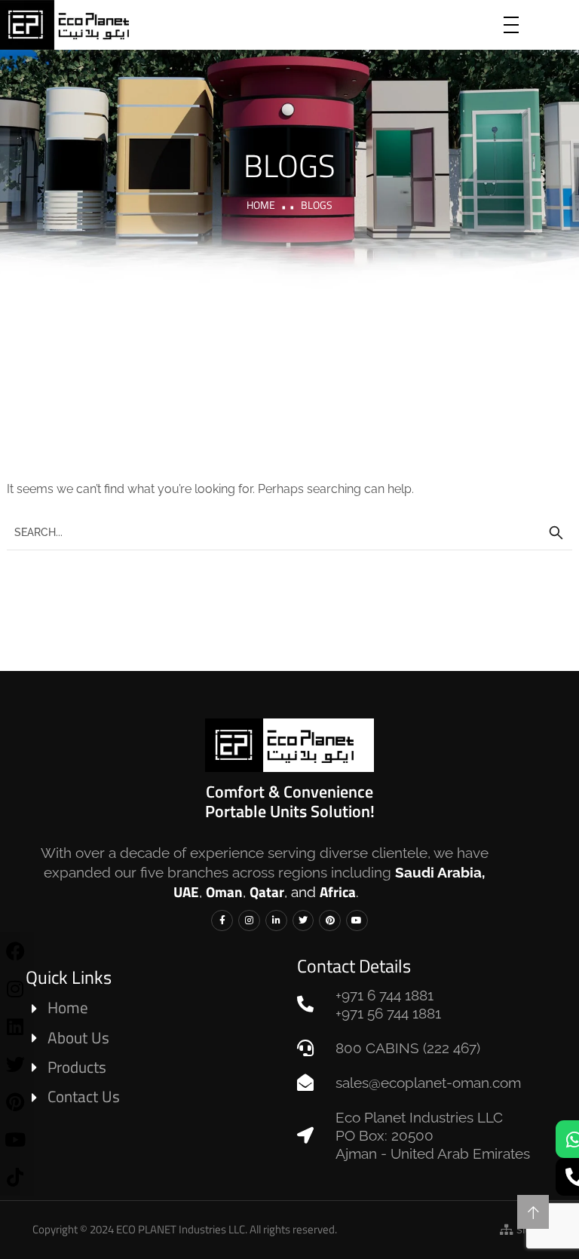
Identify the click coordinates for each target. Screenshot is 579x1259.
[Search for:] (289, 532)
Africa (338, 891)
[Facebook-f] (222, 921)
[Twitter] (303, 921)
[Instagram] (249, 921)
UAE (186, 891)
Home (261, 205)
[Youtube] (357, 921)
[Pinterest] (330, 921)
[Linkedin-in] (276, 921)
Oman (224, 891)
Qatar (267, 891)
